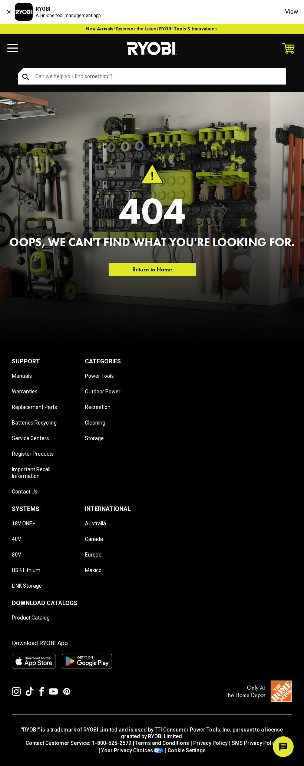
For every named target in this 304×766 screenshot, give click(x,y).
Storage (94, 438)
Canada (94, 539)
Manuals (22, 376)
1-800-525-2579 (111, 743)
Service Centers (30, 438)
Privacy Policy (210, 743)
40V (16, 539)
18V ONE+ (23, 523)
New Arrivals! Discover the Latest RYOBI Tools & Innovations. (152, 29)
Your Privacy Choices (127, 750)
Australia (95, 523)
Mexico (93, 570)
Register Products (33, 454)
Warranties (24, 391)
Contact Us (24, 492)
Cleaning (95, 423)
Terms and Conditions (162, 743)
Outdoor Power (102, 391)
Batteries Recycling (34, 423)
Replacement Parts (34, 407)
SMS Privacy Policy (255, 743)
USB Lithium (26, 570)
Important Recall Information (31, 472)
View (291, 11)
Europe (93, 555)
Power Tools (99, 376)
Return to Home (152, 269)
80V (16, 555)
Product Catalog (31, 618)
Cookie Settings (187, 750)
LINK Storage (27, 586)
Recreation (97, 407)
